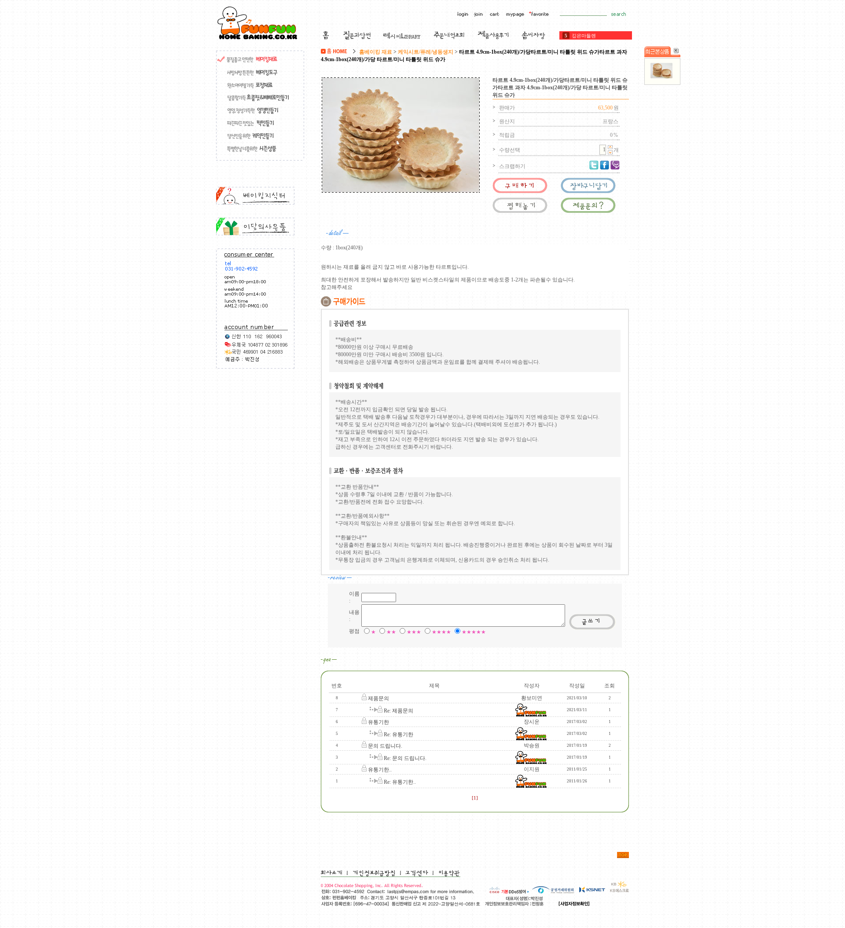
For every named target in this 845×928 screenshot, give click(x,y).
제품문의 (378, 698)
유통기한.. (380, 770)
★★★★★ (474, 632)
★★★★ (441, 632)
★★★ (414, 632)
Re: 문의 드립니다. (405, 758)
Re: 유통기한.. (400, 782)
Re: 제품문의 (398, 711)
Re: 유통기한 (398, 734)
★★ (391, 632)
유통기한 (378, 722)
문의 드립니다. (385, 746)
